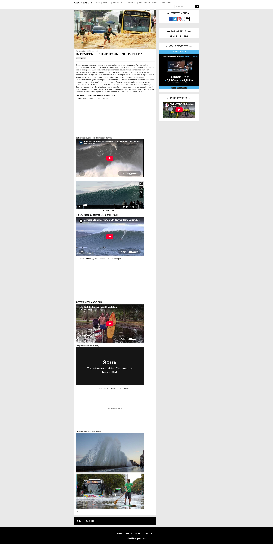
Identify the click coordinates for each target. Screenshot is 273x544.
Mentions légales (128, 533)
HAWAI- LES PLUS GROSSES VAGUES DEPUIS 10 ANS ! (97, 95)
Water (83, 58)
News (98, 3)
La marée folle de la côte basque (88, 431)
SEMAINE (173, 36)
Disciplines (118, 3)
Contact (148, 533)
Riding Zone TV (166, 3)
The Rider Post (81, 51)
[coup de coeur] (179, 69)
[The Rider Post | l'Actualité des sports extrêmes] (83, 2)
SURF (77, 58)
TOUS (186, 36)
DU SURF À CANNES (84, 258)
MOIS (180, 36)
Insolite (106, 3)
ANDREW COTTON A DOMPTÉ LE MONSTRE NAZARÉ (97, 215)
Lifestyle (131, 3)
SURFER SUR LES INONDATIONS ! (89, 302)
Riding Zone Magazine (148, 3)
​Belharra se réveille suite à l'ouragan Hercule (94, 138)
